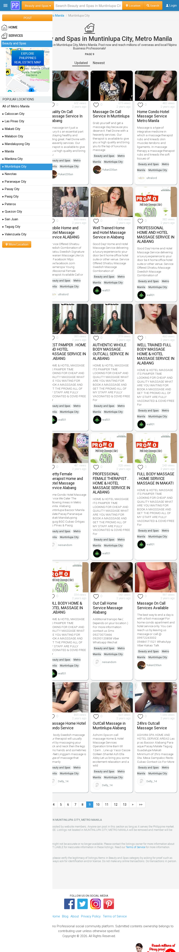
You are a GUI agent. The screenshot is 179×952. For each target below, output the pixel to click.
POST (28, 18)
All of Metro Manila (15, 106)
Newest (99, 63)
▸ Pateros (9, 204)
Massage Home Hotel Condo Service (67, 725)
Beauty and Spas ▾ (38, 5)
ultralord (151, 178)
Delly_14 (63, 781)
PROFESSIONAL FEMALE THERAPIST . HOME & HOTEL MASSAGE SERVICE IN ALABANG (111, 483)
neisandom (65, 545)
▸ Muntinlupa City (14, 166)
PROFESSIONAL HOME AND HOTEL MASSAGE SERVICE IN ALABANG (155, 235)
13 (124, 804)
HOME (13, 27)
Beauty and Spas (60, 160)
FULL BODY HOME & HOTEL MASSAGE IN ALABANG (66, 608)
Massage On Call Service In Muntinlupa (111, 114)
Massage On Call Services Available (153, 605)
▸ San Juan (10, 219)
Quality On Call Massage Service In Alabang (66, 116)
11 (106, 804)
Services (16, 36)
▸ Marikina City (12, 159)
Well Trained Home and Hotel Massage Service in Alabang (109, 232)
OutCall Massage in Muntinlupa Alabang (109, 725)
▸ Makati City (11, 129)
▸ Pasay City (10, 189)
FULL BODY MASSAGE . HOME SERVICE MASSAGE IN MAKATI (155, 478)
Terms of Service (135, 847)
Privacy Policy (91, 916)
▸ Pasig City (10, 196)
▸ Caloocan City (13, 114)
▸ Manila (8, 151)
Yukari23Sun (65, 174)
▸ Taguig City (11, 227)
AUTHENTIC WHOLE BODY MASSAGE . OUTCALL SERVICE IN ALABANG (111, 352)
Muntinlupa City (69, 166)
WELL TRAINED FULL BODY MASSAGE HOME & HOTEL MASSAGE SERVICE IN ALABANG (155, 354)
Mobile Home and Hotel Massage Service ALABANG (64, 232)
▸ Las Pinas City (13, 121)
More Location (18, 244)
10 (98, 804)
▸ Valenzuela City (14, 234)
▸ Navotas (9, 174)
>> (141, 804)
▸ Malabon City (12, 136)
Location (134, 5)
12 (115, 804)
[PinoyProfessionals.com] (15, 5)
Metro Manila (55, 15)
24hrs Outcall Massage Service (152, 725)
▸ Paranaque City (14, 182)
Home (55, 916)
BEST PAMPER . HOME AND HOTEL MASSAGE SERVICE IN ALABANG (67, 352)
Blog (65, 916)
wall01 (106, 290)
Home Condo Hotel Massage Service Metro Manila (153, 116)
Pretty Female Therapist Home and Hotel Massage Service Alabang (66, 481)
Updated (81, 63)
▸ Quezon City (12, 212)
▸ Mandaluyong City (16, 144)
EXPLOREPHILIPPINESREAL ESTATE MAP (27, 58)
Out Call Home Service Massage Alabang (108, 608)
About (75, 916)
